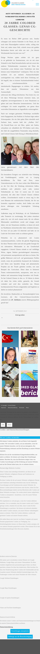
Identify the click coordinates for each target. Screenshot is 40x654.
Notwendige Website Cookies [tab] (10, 468)
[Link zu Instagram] (34, 405)
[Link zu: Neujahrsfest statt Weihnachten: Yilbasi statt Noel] (10, 339)
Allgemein (26, 14)
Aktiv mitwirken (13, 14)
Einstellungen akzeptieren (20, 631)
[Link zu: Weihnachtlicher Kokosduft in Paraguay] (29, 355)
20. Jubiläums (16, 300)
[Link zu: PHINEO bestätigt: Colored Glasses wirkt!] (10, 372)
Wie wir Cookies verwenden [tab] (9, 437)
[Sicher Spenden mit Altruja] (14, 652)
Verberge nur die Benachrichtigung (20, 636)
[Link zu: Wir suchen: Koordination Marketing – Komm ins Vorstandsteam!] (10, 388)
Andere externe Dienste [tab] (8, 556)
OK (3, 425)
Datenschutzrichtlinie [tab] (7, 617)
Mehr (9, 425)
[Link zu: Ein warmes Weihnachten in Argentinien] (29, 372)
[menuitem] (32, 4)
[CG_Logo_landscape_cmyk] (16, 3)
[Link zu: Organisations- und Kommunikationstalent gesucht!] (29, 339)
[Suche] (32, 4)
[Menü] (36, 4)
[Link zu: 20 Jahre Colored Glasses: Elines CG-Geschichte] (10, 355)
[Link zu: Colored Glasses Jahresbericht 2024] (29, 388)
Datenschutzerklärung (6, 627)
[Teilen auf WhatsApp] (4, 317)
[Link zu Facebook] (37, 405)
